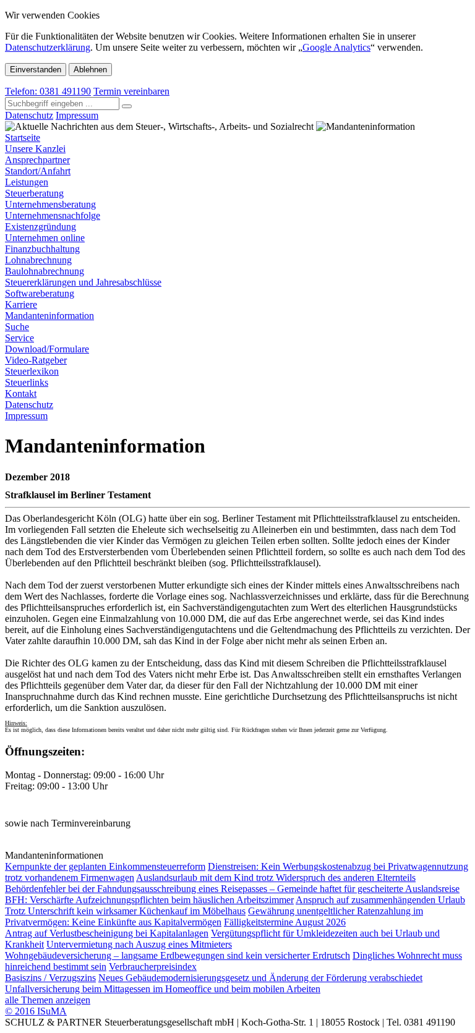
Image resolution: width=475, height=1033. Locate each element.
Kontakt (20, 393)
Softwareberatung (39, 293)
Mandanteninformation (49, 315)
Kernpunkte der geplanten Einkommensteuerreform (105, 866)
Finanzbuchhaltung (42, 249)
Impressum (77, 115)
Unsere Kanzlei (35, 148)
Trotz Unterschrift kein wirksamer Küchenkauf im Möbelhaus (125, 911)
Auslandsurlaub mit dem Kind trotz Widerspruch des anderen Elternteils (276, 877)
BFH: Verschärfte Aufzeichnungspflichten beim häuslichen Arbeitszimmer (149, 900)
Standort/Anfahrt (38, 171)
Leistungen (26, 182)
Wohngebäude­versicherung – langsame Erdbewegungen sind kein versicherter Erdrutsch (177, 955)
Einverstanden (35, 69)
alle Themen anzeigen (47, 1000)
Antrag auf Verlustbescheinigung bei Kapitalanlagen (106, 933)
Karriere (21, 304)
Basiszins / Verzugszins (50, 977)
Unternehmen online (45, 237)
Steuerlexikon (32, 371)
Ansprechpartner (37, 160)
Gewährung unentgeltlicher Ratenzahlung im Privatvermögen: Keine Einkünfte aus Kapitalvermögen (214, 916)
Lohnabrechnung (38, 260)
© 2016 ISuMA (36, 1011)
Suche (17, 326)
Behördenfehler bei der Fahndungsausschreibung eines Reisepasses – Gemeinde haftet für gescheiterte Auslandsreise (232, 888)
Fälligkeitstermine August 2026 (285, 922)
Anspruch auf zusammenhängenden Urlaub (380, 900)
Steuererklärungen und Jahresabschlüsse (83, 282)
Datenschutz (29, 115)
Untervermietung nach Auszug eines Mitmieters (139, 944)
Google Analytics (336, 47)
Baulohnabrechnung (44, 271)
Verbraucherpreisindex (153, 966)
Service (19, 338)
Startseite (22, 137)
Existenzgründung (40, 226)
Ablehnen (90, 69)
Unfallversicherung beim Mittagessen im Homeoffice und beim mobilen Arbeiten (162, 989)
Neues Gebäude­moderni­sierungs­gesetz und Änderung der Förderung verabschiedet (260, 977)
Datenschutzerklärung (47, 47)
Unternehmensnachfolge (52, 215)
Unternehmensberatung (50, 204)
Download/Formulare (47, 349)
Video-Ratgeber (36, 360)
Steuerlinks (26, 382)
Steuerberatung (34, 193)
